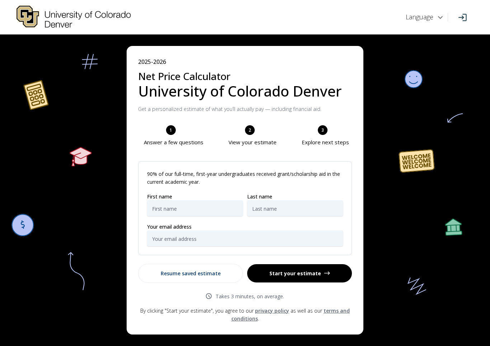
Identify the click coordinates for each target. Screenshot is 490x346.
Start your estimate (295, 273)
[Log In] (462, 17)
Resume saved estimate (191, 273)
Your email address (169, 226)
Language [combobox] (419, 17)
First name (159, 196)
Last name (259, 196)
